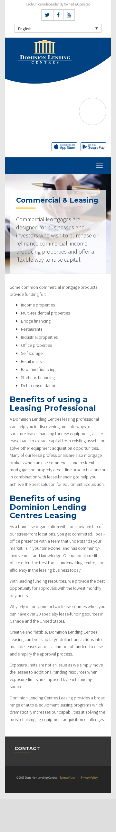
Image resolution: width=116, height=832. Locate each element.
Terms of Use (67, 777)
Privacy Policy (89, 777)
